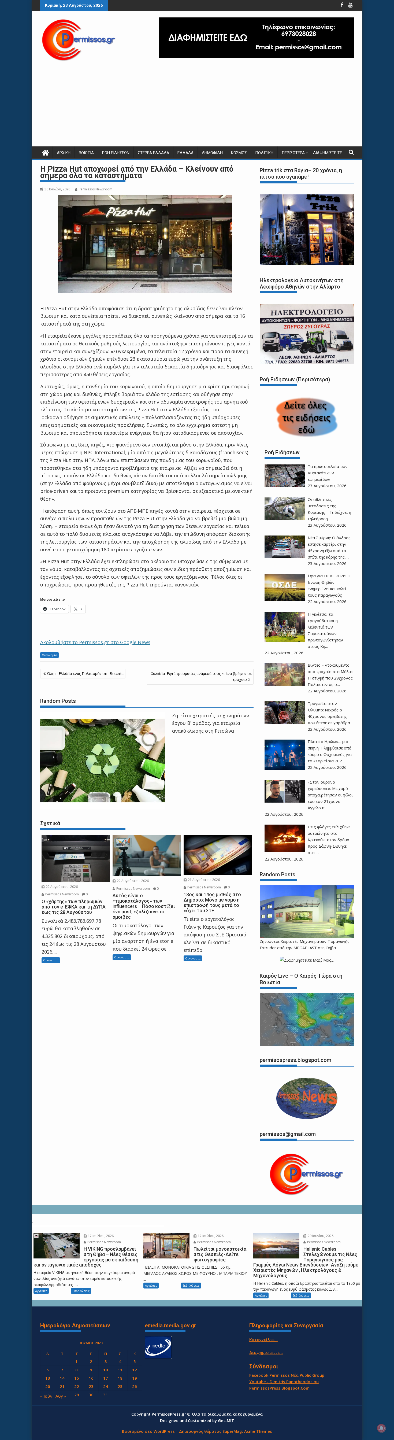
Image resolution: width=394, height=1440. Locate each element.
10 (105, 1369)
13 (47, 1378)
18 (120, 1378)
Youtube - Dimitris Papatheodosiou (284, 1381)
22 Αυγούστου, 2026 (61, 886)
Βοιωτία (86, 152)
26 (134, 1386)
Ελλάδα (185, 152)
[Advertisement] (197, 106)
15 (76, 1378)
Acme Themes (258, 1431)
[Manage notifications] (381, 1428)
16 (91, 1378)
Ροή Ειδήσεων (115, 152)
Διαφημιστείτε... (266, 1352)
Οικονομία (49, 655)
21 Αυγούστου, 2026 (203, 879)
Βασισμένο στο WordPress (148, 1431)
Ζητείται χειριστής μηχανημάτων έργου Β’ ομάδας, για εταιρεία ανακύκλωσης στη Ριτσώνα (210, 723)
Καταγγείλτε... (263, 1339)
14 (62, 1378)
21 (62, 1386)
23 (91, 1386)
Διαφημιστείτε (327, 152)
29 (76, 1394)
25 (120, 1386)
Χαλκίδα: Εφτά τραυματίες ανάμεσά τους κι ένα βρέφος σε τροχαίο (201, 676)
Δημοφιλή (212, 152)
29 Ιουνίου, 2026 (320, 1236)
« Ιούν (46, 1396)
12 (134, 1369)
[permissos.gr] (45, 152)
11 (120, 1369)
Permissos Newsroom (95, 189)
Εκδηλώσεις (81, 1291)
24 (105, 1386)
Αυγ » (60, 1396)
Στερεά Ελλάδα (153, 152)
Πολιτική (264, 152)
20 (47, 1386)
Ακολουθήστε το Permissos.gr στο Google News (95, 642)
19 (134, 1378)
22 (76, 1386)
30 (91, 1394)
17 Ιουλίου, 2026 (100, 1236)
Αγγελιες (41, 1291)
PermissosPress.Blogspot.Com (279, 1388)
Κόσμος (239, 152)
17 (105, 1378)
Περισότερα (293, 152)
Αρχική (63, 152)
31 (105, 1394)
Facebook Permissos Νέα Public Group (286, 1375)
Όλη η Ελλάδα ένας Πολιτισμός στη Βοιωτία (85, 673)
